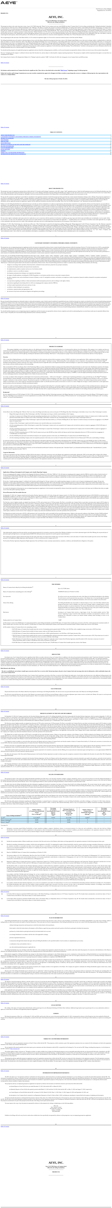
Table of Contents (5, 62)
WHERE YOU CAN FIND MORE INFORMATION (12, 152)
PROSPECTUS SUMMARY (7, 138)
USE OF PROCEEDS (5, 143)
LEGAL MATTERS (5, 149)
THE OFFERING (5, 140)
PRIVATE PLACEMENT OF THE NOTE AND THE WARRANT (15, 144)
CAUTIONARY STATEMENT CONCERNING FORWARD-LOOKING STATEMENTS (21, 136)
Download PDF (106, 5)
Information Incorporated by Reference (13, 154)
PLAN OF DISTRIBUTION (7, 147)
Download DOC (103, 5)
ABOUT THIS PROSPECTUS (8, 135)
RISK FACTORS (4, 141)
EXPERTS (3, 151)
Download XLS (108, 5)
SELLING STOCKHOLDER (7, 146)
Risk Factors (64, 70)
